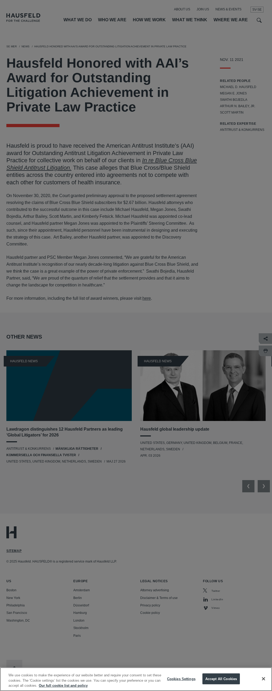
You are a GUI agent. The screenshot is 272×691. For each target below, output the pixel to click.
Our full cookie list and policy (63, 686)
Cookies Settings (181, 679)
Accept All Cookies (221, 679)
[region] (136, 679)
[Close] (263, 679)
